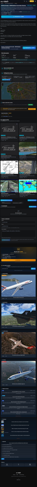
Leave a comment (33, 206)
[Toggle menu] (35, 1)
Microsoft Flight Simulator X (9, 3)
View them (30, 104)
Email (3, 224)
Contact (14, 474)
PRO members (18, 59)
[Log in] (28, 1)
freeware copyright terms (19, 62)
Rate (8, 11)
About (17, 474)
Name (3, 220)
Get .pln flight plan (6, 79)
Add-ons (2, 3)
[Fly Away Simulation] (4, 1)
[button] (18, 90)
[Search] (24, 1)
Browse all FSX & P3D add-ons (7, 200)
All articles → (18, 438)
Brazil (10, 12)
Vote (3, 458)
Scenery (16, 3)
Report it (31, 62)
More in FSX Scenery (32, 200)
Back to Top (18, 479)
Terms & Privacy (21, 474)
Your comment (4, 229)
